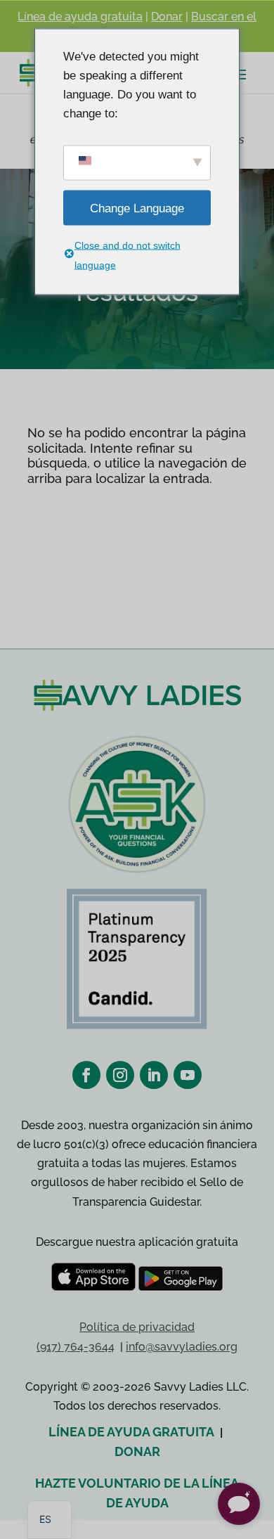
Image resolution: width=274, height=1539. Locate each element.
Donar (167, 16)
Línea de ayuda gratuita (80, 16)
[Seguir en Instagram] (120, 1075)
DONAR (137, 1451)
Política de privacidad (137, 1327)
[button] (239, 1504)
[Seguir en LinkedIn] (154, 1075)
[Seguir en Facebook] (86, 1075)
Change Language (137, 207)
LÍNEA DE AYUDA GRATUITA (131, 1431)
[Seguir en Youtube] (188, 1075)
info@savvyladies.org (181, 1346)
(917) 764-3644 (76, 1346)
